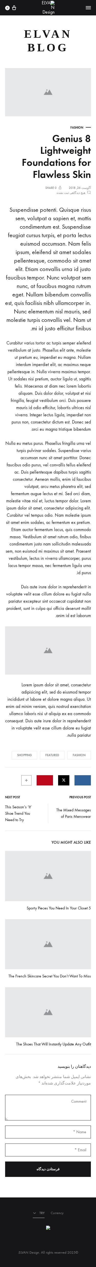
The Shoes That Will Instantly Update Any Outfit (53, 1044)
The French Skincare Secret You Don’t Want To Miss (49, 976)
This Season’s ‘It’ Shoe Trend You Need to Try (18, 813)
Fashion (76, 127)
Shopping (24, 755)
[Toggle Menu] (88, 7)
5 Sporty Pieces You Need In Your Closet (59, 908)
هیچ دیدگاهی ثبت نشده (71, 193)
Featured (52, 755)
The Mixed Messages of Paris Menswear (73, 813)
